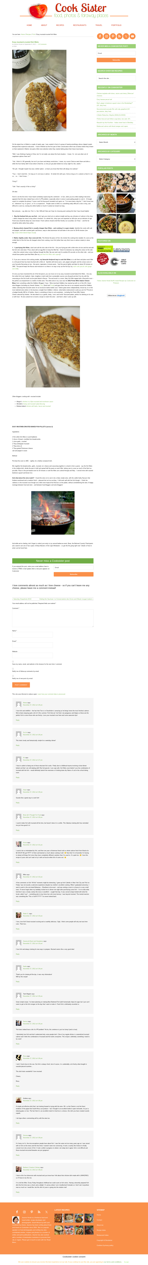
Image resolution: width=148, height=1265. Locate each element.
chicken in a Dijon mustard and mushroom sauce (37, 401)
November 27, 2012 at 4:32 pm (32, 877)
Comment (15, 608)
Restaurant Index (103, 1235)
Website (14, 651)
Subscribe (73, 574)
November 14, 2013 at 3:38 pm (32, 1170)
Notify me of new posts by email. (22, 678)
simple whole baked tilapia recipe (25, 233)
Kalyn (25, 790)
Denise (25, 1021)
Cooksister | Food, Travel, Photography (74, 11)
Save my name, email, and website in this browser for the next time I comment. (37, 664)
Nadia (25, 966)
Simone (25, 1135)
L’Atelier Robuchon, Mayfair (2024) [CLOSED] (111, 115)
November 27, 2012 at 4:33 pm (32, 916)
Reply (18, 720)
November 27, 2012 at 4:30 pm (32, 792)
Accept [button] (126, 1262)
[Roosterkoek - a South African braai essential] (126, 183)
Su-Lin (25, 732)
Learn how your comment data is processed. (52, 694)
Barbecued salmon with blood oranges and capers (112, 126)
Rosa (24, 1056)
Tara (41, 285)
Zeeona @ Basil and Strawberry (33, 941)
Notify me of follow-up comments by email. (25, 671)
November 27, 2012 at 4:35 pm (32, 996)
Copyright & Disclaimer (104, 1240)
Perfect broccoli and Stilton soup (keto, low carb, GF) (113, 119)
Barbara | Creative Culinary (31, 1167)
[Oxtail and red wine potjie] (126, 204)
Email (14, 641)
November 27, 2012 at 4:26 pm (32, 705)
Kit (24, 757)
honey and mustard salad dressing (34, 404)
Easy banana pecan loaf (104, 99)
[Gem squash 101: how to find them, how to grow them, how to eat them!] (126, 224)
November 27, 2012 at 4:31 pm (32, 845)
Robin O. (26, 913)
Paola (52, 285)
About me (100, 1225)
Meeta (25, 702)
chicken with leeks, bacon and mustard (38, 406)
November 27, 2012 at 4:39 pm (32, 1137)
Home (99, 1215)
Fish (15, 46)
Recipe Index (101, 1230)
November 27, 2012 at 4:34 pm (32, 968)
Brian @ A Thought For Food (32, 815)
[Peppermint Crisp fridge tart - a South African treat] (106, 183)
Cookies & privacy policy (105, 1245)
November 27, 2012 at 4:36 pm (32, 1058)
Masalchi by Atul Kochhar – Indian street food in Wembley (115, 122)
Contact (99, 1220)
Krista (25, 842)
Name (14, 631)
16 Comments (42, 44)
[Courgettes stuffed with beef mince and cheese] (106, 204)
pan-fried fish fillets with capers (50, 254)
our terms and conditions (112, 1262)
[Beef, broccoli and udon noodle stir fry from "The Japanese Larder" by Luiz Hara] (106, 224)
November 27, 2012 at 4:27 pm (32, 760)
